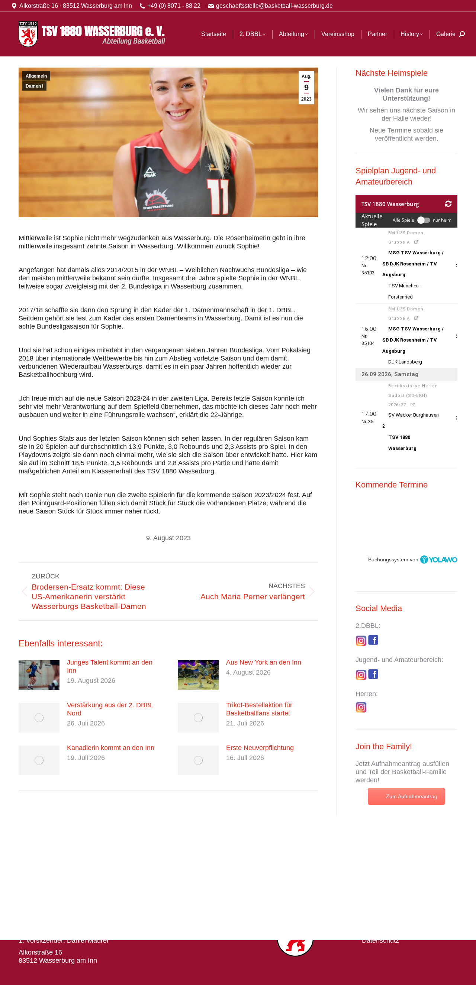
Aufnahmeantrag (396, 763)
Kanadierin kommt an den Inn (110, 747)
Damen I (34, 86)
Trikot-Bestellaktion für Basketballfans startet (259, 709)
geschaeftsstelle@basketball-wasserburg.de (274, 6)
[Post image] (39, 675)
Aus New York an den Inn (263, 662)
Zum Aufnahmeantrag (411, 796)
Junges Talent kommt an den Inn (109, 666)
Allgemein (36, 76)
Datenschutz (380, 940)
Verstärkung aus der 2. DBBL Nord (110, 709)
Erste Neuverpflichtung (260, 747)
